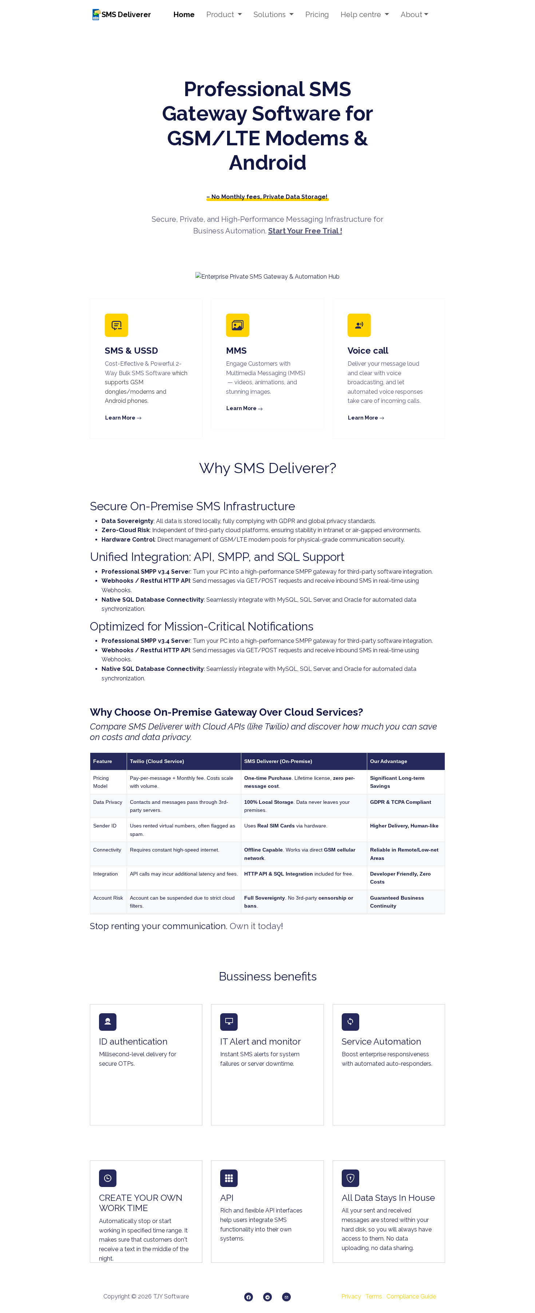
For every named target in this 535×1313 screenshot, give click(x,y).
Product (221, 14)
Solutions (271, 14)
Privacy (351, 1296)
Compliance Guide (411, 1296)
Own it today (255, 926)
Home (184, 14)
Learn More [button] (120, 418)
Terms (373, 1296)
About (411, 14)
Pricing (317, 14)
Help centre (362, 14)
